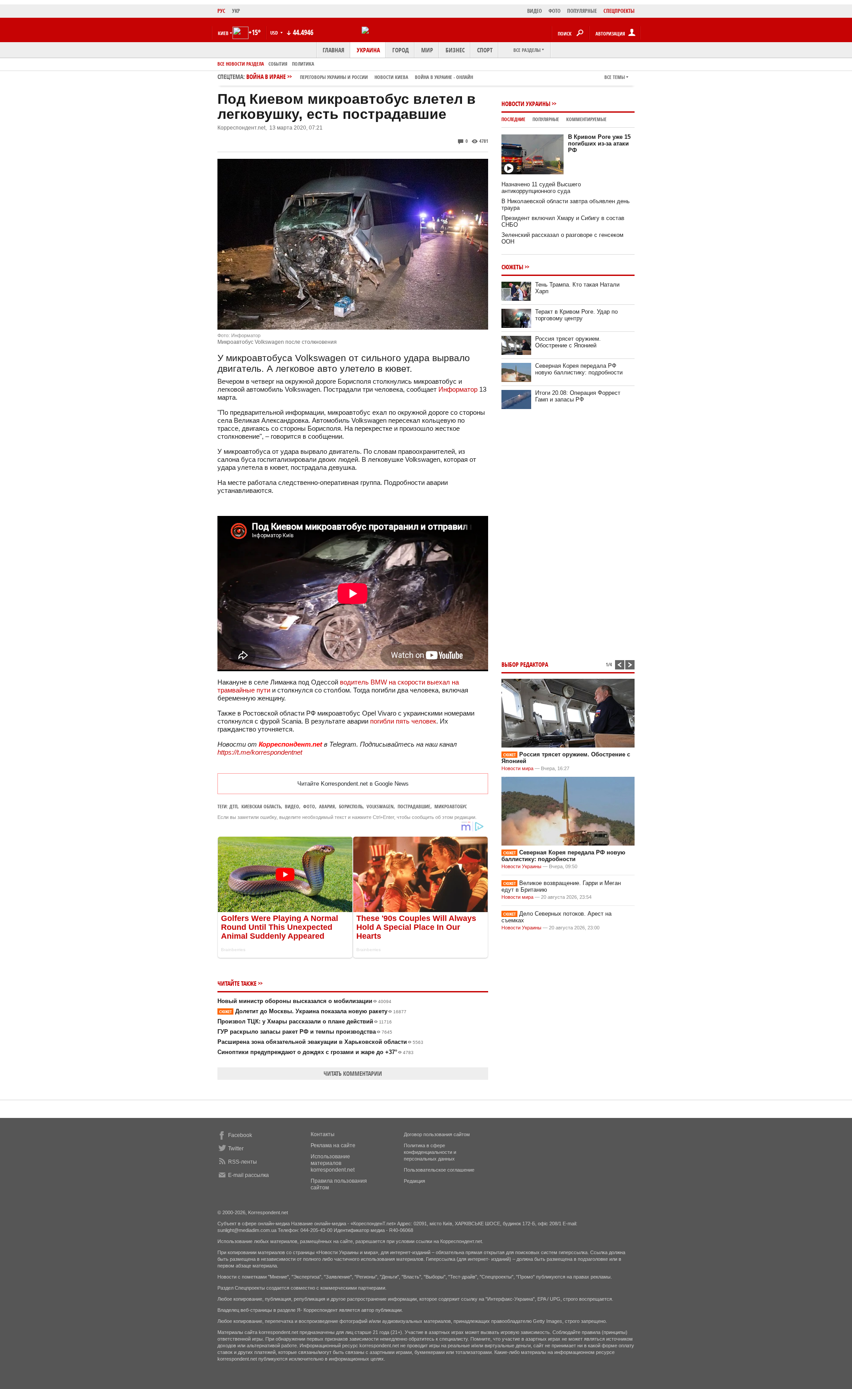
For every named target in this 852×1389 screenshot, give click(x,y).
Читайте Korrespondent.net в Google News (353, 783)
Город (400, 50)
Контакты (323, 1134)
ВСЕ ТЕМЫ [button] (614, 77)
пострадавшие (414, 806)
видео (292, 806)
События (278, 63)
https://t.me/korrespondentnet (259, 752)
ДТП (233, 806)
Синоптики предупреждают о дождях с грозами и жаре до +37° (315, 1052)
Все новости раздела (240, 63)
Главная (333, 50)
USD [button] (274, 32)
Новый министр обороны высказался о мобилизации (304, 1001)
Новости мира (517, 768)
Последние (513, 119)
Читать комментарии (352, 1073)
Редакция (414, 1181)
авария (327, 806)
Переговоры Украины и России (334, 77)
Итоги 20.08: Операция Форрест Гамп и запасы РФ (577, 396)
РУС (221, 11)
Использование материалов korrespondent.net (333, 1163)
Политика (303, 63)
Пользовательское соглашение (439, 1170)
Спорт (485, 50)
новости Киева (391, 77)
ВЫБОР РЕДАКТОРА (524, 664)
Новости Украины (525, 103)
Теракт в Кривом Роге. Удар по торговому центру (576, 315)
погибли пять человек (403, 721)
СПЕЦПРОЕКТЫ (619, 11)
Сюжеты (512, 267)
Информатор (457, 389)
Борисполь (351, 806)
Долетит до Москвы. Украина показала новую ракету (312, 1011)
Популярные (545, 119)
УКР (236, 11)
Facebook (240, 1135)
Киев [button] (223, 33)
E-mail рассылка (248, 1175)
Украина (368, 50)
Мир (427, 50)
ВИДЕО (534, 11)
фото (309, 806)
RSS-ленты (242, 1162)
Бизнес (455, 50)
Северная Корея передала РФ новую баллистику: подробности (579, 369)
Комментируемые (586, 119)
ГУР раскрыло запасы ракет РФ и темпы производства (304, 1031)
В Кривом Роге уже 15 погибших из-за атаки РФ (599, 143)
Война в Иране (359, 76)
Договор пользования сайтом (437, 1134)
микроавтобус (450, 806)
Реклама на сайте (333, 1145)
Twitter (236, 1148)
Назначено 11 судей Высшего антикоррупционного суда (541, 187)
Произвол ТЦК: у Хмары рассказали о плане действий (304, 1021)
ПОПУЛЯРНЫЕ (582, 11)
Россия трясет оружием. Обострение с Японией (568, 342)
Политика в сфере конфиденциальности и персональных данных (430, 1152)
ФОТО (554, 11)
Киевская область (261, 806)
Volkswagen (380, 806)
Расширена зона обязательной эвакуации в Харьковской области (320, 1042)
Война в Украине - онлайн (444, 77)
